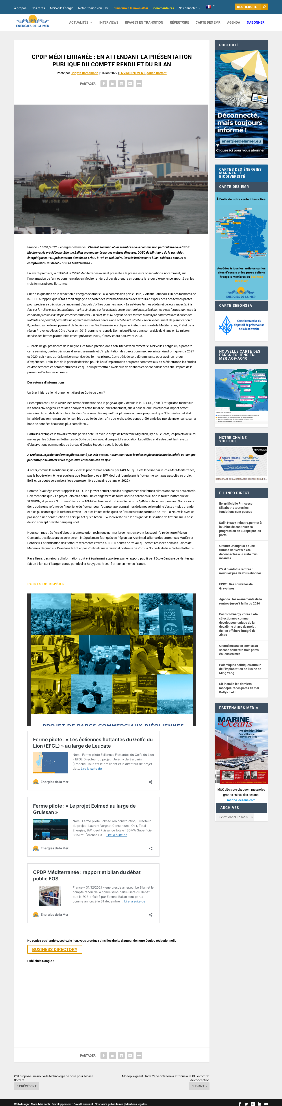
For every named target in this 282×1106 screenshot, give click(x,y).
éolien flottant (157, 73)
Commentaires (163, 8)
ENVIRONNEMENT (132, 73)
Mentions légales (136, 1104)
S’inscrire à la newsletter (131, 8)
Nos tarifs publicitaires (109, 1104)
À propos (20, 8)
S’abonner (256, 22)
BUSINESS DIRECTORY (54, 949)
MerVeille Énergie (61, 8)
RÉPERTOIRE (179, 22)
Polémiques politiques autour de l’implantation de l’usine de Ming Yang (240, 669)
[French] (210, 7)
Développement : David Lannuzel (72, 1104)
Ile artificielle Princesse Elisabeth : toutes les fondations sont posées (235, 507)
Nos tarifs (38, 8)
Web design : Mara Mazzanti (32, 1104)
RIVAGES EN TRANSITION (144, 22)
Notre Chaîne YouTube (93, 8)
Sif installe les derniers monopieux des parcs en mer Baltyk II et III (239, 688)
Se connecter (188, 8)
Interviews (108, 22)
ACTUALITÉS (78, 22)
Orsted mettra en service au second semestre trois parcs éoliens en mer (239, 650)
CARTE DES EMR (208, 22)
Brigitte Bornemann (84, 73)
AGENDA (233, 22)
